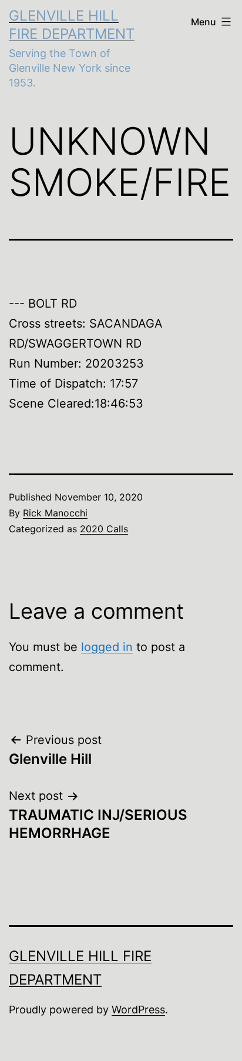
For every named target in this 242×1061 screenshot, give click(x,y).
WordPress (138, 1009)
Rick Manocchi (55, 513)
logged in (107, 647)
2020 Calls (104, 529)
